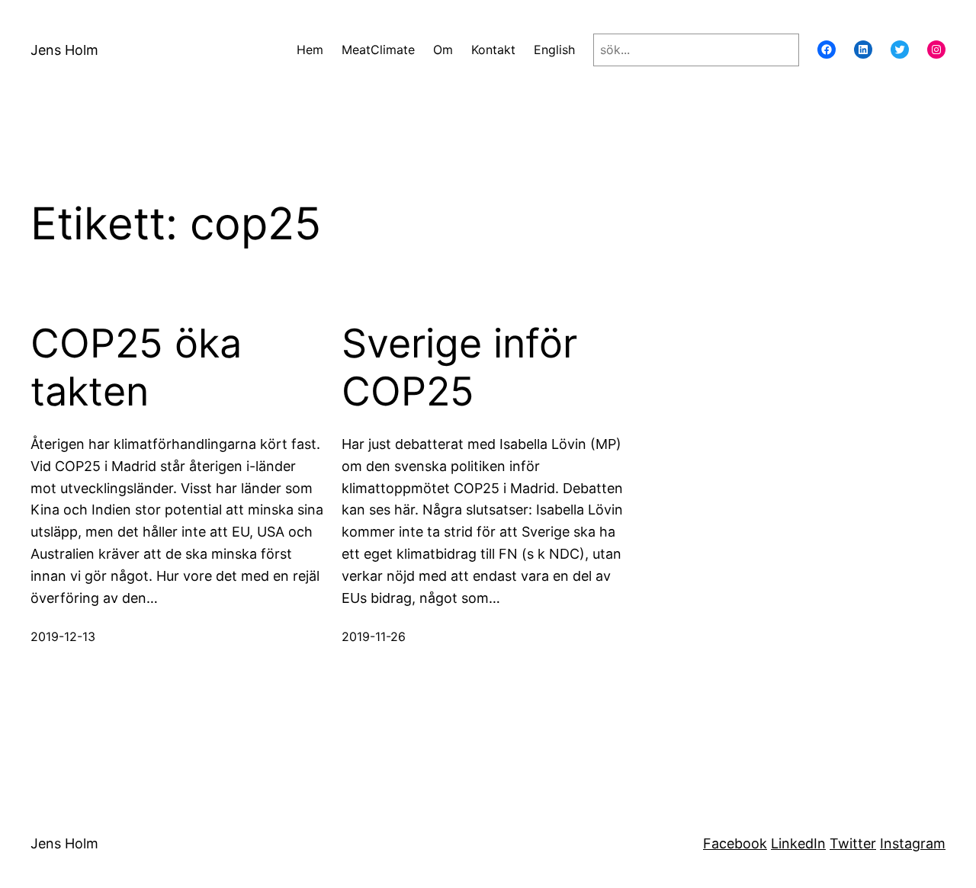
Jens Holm (64, 50)
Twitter (853, 843)
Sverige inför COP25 (459, 367)
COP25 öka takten (136, 367)
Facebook (735, 843)
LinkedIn (798, 843)
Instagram (913, 843)
